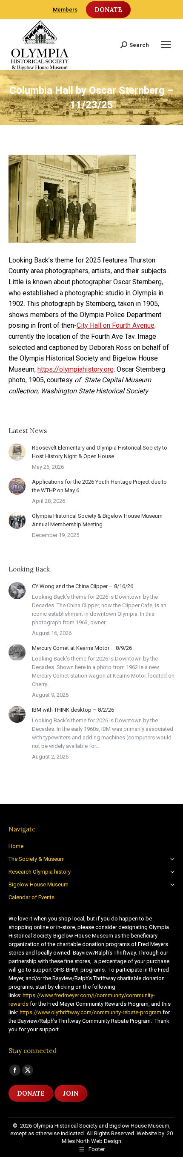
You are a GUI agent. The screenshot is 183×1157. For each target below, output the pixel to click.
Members (65, 9)
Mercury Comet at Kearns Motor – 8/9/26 (82, 648)
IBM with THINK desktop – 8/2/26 (73, 710)
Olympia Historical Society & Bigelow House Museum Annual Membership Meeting (97, 520)
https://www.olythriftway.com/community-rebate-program (90, 1012)
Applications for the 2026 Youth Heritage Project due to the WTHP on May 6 (99, 486)
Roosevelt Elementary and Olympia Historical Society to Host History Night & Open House (99, 451)
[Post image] (17, 452)
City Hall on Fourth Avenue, (116, 325)
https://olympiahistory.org (75, 369)
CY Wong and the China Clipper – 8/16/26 (82, 586)
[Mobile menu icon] (165, 44)
